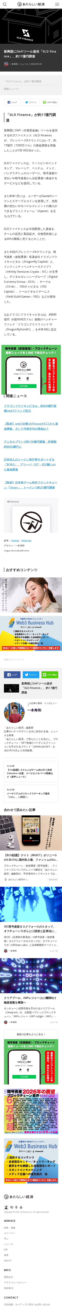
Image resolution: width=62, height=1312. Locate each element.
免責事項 (8, 1288)
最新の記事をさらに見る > (31, 1034)
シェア (14, 102)
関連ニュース (11, 88)
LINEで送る (52, 102)
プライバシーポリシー (15, 1282)
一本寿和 (34, 710)
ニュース (24, 64)
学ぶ (6, 1238)
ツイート (33, 102)
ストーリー (10, 1233)
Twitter (15, 540)
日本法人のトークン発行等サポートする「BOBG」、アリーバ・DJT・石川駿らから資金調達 (30, 464)
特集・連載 (10, 1227)
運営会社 (8, 1276)
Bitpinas (27, 540)
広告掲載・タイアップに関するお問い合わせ (27, 1304)
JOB (6, 1249)
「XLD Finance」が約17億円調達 (23, 81)
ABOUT (8, 1260)
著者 (6, 1255)
